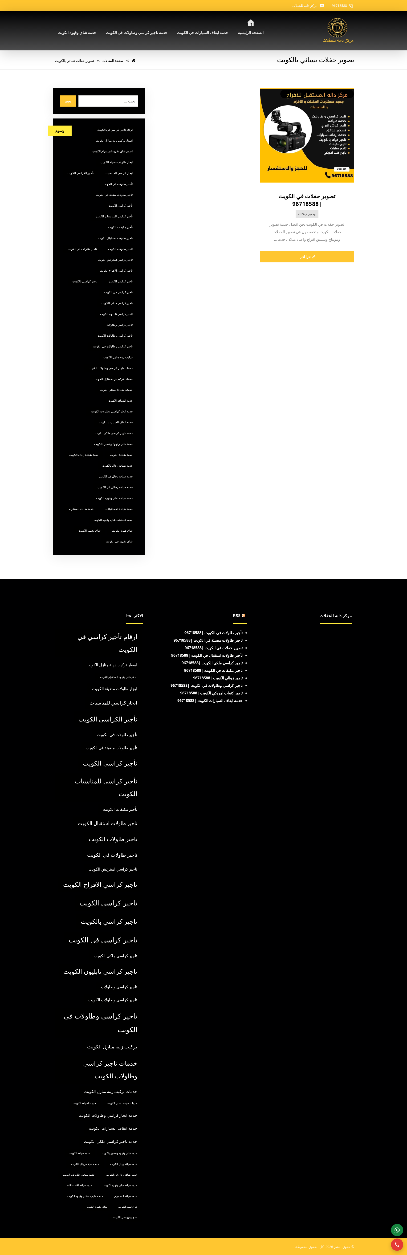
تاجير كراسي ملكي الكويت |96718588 (212, 662)
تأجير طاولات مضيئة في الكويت (114, 195)
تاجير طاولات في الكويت (82, 249)
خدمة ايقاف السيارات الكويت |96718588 (210, 700)
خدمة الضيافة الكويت (120, 401)
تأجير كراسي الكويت (121, 206)
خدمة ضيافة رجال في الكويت (116, 476)
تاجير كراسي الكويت (121, 281)
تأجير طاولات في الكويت (118, 184)
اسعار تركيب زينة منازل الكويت (114, 141)
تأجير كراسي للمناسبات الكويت (114, 216)
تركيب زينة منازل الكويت (118, 357)
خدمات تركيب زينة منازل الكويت (114, 379)
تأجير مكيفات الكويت (120, 227)
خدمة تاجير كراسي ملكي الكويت (114, 433)
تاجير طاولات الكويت (120, 249)
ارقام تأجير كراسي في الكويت (115, 130)
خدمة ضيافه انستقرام (81, 509)
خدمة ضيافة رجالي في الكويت (115, 487)
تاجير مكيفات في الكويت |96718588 (213, 670)
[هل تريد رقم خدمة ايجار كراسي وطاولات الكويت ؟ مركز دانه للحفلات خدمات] (338, 30)
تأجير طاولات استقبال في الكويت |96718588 (207, 655)
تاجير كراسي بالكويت (84, 281)
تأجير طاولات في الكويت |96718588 (213, 632)
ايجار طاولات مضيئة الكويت (117, 162)
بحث (68, 101)
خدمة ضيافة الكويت (121, 455)
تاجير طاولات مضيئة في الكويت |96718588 (208, 640)
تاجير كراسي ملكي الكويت (117, 303)
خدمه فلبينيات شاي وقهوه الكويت (113, 520)
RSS (236, 615)
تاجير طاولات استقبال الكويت (115, 238)
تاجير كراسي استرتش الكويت (115, 260)
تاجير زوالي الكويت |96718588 (218, 677)
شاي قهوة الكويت (122, 531)
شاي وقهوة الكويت (89, 531)
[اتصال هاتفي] (397, 1245)
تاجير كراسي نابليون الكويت (116, 314)
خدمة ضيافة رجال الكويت (84, 455)
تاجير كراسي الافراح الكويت (116, 271)
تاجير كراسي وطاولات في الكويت (113, 346)
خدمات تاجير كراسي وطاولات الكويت (111, 368)
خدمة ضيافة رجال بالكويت (117, 466)
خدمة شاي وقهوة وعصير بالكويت (113, 444)
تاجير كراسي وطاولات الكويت (115, 336)
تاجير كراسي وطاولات (119, 325)
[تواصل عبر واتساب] (397, 1230)
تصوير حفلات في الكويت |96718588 (214, 647)
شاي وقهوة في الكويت (119, 541)
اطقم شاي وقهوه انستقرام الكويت (112, 151)
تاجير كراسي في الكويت (118, 292)
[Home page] (133, 60)
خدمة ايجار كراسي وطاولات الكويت (112, 411)
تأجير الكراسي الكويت (81, 173)
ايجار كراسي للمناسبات (119, 173)
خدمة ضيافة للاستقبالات (119, 509)
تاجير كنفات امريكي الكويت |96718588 (211, 693)
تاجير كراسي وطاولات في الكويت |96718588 (207, 685)
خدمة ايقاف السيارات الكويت (116, 422)
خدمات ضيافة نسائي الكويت (116, 390)
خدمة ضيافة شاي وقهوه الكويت (114, 498)
